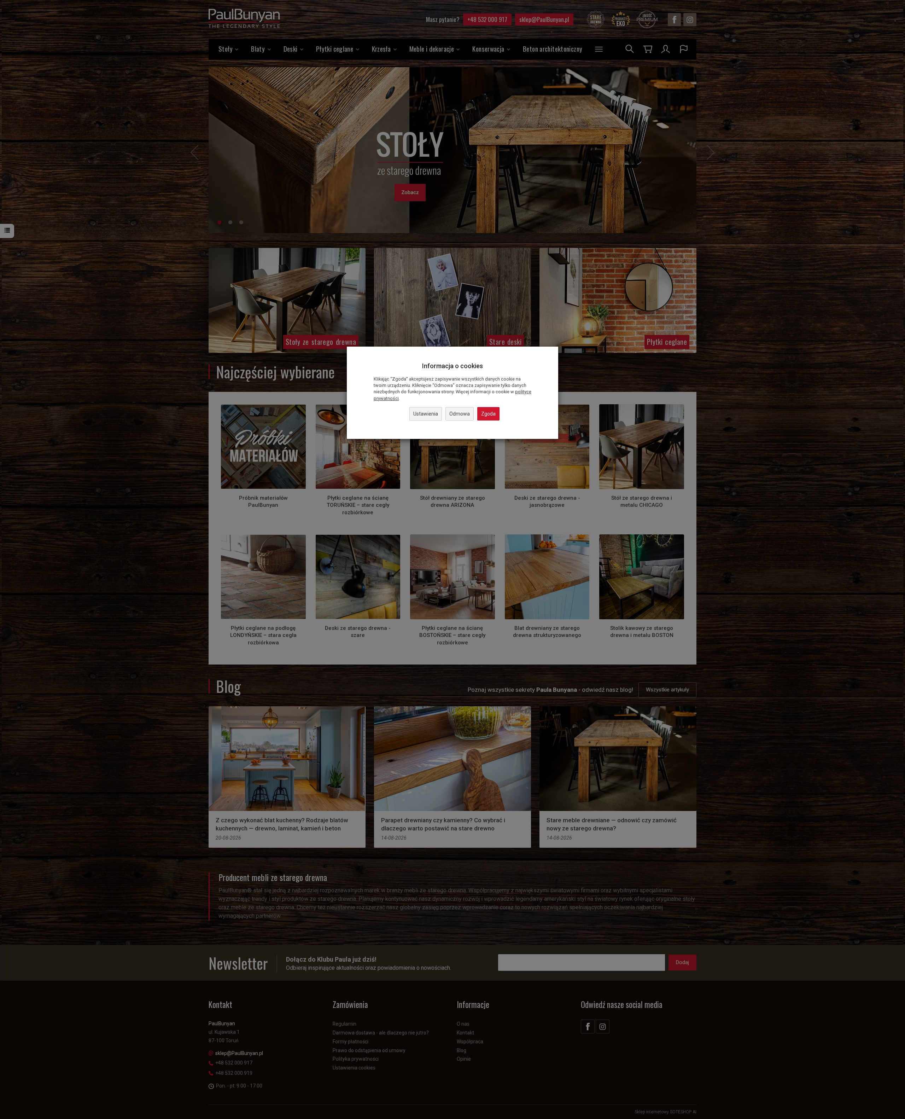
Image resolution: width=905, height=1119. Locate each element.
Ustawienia (425, 414)
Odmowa (459, 414)
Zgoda (488, 414)
